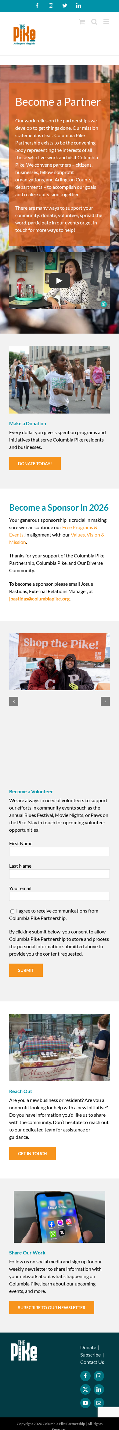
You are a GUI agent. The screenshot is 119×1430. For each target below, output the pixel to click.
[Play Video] (59, 280)
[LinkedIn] (99, 1389)
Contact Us (92, 1362)
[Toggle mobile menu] (106, 21)
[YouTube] (85, 1403)
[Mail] (99, 1403)
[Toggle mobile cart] (82, 21)
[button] (13, 701)
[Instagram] (99, 1376)
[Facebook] (85, 1376)
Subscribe (90, 1354)
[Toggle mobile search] (94, 21)
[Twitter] (85, 1389)
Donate (88, 1347)
